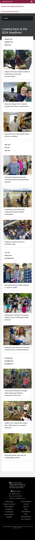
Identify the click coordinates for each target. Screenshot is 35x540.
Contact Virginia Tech (17, 498)
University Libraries (9, 514)
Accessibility (9, 516)
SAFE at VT (26, 506)
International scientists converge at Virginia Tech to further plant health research (17, 317)
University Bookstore (26, 516)
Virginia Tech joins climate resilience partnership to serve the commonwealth (17, 74)
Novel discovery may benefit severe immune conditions (17, 135)
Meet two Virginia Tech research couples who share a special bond (16, 105)
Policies (26, 509)
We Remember (9, 511)
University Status (9, 501)
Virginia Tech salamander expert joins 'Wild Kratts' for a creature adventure (16, 425)
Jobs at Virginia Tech (26, 519)
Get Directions (15, 493)
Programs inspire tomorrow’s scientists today (14, 243)
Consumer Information (26, 501)
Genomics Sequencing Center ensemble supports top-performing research (17, 179)
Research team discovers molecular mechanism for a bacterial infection (17, 349)
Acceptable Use (9, 509)
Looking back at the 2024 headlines (10, 11)
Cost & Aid (25, 504)
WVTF (26, 514)
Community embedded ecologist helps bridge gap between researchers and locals (16, 393)
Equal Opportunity (26, 511)
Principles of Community (9, 504)
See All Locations (16, 496)
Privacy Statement (9, 506)
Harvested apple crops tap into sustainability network (15, 456)
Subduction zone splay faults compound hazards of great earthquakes (15, 212)
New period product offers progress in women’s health (17, 286)
